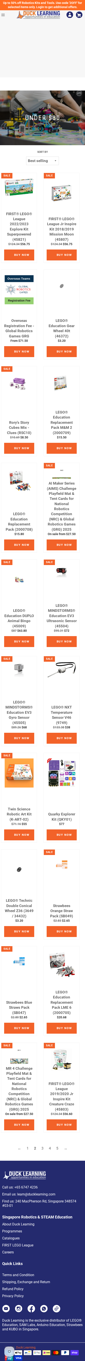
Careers (8, 1252)
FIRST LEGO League (17, 1245)
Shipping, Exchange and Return (26, 1282)
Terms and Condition (18, 1275)
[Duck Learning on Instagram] (18, 1311)
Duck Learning (26, 1347)
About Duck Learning (18, 1224)
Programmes (12, 1231)
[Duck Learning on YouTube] (6, 1311)
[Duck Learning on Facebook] (31, 1311)
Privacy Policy (13, 1296)
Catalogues (11, 1238)
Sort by (42, 152)
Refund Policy (13, 1289)
